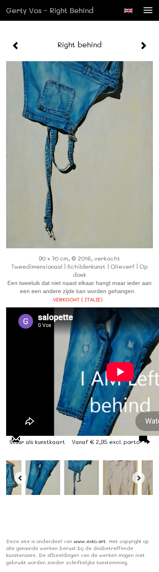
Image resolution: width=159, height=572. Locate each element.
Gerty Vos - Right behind (49, 10)
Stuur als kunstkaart (74, 442)
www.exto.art (90, 541)
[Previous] (20, 478)
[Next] (138, 478)
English (128, 10)
